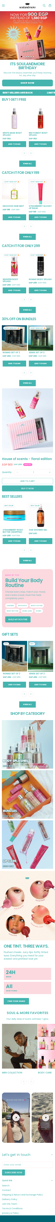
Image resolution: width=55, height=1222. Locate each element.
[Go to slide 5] (31, 56)
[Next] (31, 1081)
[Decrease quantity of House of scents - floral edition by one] (17, 472)
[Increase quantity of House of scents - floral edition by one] (50, 472)
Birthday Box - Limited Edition (37, 353)
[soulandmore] (27, 5)
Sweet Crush (36, 674)
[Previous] (23, 1081)
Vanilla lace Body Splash (39, 531)
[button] (50, 5)
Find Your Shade (16, 1001)
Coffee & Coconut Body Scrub (13, 280)
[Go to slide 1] (21, 56)
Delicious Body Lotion (11, 134)
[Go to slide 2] (24, 56)
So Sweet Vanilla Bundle (12, 353)
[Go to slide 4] (28, 56)
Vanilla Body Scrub (40, 279)
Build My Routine (17, 619)
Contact (6, 1190)
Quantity (6, 472)
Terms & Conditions (12, 1208)
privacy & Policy (10, 1213)
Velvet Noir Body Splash (12, 531)
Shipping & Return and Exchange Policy (22, 1194)
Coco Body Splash (39, 133)
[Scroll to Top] (50, 1207)
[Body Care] (20, 1046)
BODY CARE (9, 1072)
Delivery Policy (9, 1199)
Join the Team (9, 1203)
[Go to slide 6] (33, 56)
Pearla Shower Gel (13, 206)
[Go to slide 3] (26, 56)
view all (27, 163)
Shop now (27, 82)
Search (5, 1185)
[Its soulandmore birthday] (27, 35)
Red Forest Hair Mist (40, 206)
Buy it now (27, 488)
